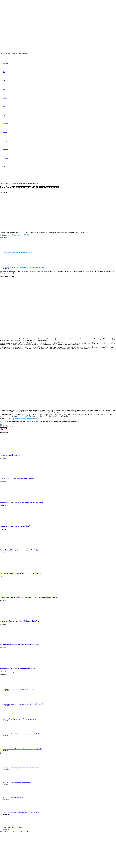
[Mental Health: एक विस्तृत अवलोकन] (15, 452)
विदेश (4, 80)
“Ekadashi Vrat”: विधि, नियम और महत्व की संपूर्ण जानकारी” (17, 782)
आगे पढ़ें (1, 429)
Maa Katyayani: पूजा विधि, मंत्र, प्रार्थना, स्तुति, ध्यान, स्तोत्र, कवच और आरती (21, 768)
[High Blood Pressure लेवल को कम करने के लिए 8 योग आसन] (15, 475)
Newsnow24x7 (25, 831)
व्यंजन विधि (5, 158)
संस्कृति (5, 132)
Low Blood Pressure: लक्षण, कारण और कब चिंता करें (15, 526)
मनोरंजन (5, 98)
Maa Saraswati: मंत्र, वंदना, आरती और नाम (13, 797)
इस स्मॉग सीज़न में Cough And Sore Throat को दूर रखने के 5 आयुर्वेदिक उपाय (22, 502)
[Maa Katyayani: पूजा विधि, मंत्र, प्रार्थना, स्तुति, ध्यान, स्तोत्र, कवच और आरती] (12, 766)
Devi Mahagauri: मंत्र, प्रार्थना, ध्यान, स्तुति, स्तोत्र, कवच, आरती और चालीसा (21, 812)
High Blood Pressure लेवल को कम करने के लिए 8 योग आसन (17, 479)
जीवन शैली (5, 124)
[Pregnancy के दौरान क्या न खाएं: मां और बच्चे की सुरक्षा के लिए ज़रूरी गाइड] (15, 618)
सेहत (4, 89)
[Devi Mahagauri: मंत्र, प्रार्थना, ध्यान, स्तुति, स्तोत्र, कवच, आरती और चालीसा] (12, 811)
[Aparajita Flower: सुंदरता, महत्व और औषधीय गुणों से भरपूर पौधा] (12, 251)
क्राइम (4, 106)
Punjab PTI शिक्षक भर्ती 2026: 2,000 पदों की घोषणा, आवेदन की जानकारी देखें (20, 719)
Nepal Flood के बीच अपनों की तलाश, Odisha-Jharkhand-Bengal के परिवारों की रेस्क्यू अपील (24, 734)
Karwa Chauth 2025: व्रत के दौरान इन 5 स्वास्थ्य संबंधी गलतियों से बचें (20, 550)
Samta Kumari (3, 191)
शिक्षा (4, 115)
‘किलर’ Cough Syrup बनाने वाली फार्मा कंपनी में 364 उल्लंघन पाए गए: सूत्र (20, 573)
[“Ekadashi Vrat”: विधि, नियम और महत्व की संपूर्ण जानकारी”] (12, 781)
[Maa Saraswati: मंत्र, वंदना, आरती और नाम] (12, 796)
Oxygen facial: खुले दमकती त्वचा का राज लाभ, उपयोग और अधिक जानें (21, 418)
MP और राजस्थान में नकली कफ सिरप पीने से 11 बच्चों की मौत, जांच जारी (19, 645)
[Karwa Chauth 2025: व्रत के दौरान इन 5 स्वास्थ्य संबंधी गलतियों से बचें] (15, 547)
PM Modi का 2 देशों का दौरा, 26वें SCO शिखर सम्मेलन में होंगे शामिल (18, 689)
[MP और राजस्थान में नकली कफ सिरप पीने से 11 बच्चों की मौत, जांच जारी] (15, 641)
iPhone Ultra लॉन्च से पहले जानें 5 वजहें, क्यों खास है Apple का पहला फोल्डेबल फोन (22, 749)
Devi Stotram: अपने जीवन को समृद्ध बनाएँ (12, 827)
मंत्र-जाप (5, 141)
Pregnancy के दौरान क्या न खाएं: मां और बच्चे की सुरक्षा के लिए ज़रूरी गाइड (20, 621)
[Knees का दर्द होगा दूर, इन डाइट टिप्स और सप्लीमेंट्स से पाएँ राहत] (15, 665)
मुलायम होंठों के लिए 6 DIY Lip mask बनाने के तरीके (17, 235)
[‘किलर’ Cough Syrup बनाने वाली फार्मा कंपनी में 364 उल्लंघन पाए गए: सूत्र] (15, 570)
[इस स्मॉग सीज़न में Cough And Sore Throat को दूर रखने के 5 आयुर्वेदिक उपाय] (15, 499)
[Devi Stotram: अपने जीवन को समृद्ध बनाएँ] (12, 826)
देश (4, 72)
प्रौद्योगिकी (5, 149)
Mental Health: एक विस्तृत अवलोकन (10, 455)
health (6, 425)
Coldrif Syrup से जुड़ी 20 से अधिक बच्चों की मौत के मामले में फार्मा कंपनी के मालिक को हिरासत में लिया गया (29, 597)
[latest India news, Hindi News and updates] (10, 17)
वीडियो (4, 167)
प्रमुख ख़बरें (5, 63)
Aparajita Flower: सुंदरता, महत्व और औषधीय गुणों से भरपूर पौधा (17, 252)
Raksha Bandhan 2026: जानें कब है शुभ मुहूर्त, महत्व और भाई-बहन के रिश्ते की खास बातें (23, 704)
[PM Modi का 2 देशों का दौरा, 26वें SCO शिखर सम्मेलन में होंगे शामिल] (12, 687)
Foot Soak (2, 425)
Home (1, 183)
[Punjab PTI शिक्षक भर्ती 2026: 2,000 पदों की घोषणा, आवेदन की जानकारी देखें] (12, 717)
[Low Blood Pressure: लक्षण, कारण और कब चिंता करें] (15, 523)
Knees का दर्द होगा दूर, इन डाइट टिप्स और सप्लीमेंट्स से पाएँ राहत (17, 668)
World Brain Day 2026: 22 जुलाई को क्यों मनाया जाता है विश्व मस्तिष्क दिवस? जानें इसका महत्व (25, 267)
